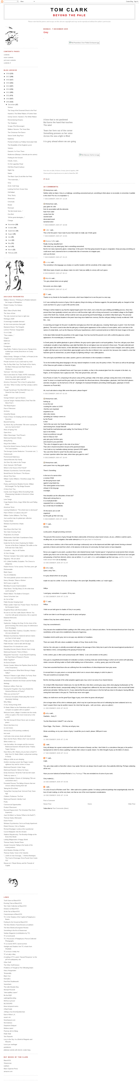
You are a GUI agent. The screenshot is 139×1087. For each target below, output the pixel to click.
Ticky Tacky (12, 195)
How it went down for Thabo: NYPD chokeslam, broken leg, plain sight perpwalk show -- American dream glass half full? (19, 377)
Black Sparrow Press (11, 1069)
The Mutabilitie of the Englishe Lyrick (20, 145)
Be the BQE (8, 995)
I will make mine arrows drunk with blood (17, 736)
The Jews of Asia (9, 313)
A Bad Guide (8, 1009)
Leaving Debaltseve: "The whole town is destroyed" (21, 510)
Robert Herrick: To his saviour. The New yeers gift (20, 566)
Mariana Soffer (50, 241)
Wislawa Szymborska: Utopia (13, 524)
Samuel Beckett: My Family (13, 459)
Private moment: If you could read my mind (18, 361)
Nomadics (7, 979)
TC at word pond (9, 936)
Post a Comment (49, 800)
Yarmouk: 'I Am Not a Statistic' (14, 372)
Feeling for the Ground (15, 157)
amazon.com (8, 1071)
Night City (11, 170)
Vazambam (7, 984)
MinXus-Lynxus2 (9, 1001)
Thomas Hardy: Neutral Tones (14, 842)
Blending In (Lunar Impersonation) (15, 586)
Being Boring (8, 441)
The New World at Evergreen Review (16, 928)
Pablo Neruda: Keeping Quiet (13, 602)
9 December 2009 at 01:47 (55, 289)
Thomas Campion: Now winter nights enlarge (19, 556)
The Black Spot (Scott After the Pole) (20, 176)
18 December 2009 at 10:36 (55, 795)
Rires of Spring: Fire (10, 430)
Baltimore (7, 341)
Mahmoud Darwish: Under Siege (14, 767)
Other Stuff (7, 962)
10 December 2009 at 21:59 (55, 596)
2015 (8, 83)
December (11, 104)
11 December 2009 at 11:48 (55, 739)
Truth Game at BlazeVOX (12, 900)
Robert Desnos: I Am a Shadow (14, 826)
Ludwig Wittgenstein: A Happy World (16, 839)
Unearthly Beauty (9, 414)
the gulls (84, 557)
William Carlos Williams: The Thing (15, 515)
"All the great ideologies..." (16, 217)
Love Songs (8, 499)
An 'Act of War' (9, 599)
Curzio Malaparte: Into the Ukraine (15, 832)
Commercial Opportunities (12, 804)
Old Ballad (11, 192)
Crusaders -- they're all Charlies (14, 550)
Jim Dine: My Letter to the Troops (15, 462)
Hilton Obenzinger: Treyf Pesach (14, 435)
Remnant (11, 208)
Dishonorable (8, 569)
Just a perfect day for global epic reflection (18, 518)
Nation (10, 173)
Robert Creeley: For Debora (13, 305)
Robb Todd (7, 1034)
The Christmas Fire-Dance (16, 132)
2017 (8, 76)
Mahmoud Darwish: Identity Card (15, 799)
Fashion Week (8, 521)
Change (10, 220)
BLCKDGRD (8, 1003)
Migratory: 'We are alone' (12, 559)
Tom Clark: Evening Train (12, 532)
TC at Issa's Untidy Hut (11, 951)
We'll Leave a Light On (11, 583)
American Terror (9, 507)
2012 (8, 92)
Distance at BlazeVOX (11, 909)
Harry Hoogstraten (10, 970)
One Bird (11, 214)
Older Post (131, 804)
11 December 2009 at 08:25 (55, 708)
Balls (5, 526)
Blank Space (8, 572)
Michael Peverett (9, 990)
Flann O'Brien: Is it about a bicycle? (15, 513)
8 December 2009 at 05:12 (55, 273)
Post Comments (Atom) (60, 808)
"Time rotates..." (9, 335)
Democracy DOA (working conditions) (16, 730)
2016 (8, 80)
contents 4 (7, 63)
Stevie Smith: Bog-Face (16, 135)
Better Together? (9, 660)
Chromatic (11, 202)
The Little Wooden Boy (11, 987)
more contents (8, 57)
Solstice (10, 148)
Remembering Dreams (15, 120)
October (11, 227)
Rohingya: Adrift (9, 319)
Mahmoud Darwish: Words (13, 438)
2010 (8, 98)
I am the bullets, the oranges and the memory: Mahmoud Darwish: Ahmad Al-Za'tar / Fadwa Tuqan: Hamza (19, 746)
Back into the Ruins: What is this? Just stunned (19, 739)
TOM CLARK (69, 9)
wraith (6, 395)
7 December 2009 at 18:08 (55, 225)
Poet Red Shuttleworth (11, 981)
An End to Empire (9, 662)
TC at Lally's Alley (10, 954)
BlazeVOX (7, 1060)
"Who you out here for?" (11, 694)
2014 (8, 86)
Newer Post (47, 804)
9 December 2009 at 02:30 (55, 393)
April (9, 246)
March (10, 249)
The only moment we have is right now (16, 316)
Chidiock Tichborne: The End (13, 796)
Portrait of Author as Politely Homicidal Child (22, 142)
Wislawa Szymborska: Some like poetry (17, 470)
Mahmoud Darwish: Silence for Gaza (16, 770)
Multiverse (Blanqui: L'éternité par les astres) (22, 154)
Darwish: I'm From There (16, 151)
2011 (8, 95)
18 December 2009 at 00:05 (55, 782)
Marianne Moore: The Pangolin (14, 327)
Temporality (7, 973)
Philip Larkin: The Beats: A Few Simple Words (19, 641)
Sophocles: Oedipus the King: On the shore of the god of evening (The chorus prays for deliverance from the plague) (21, 625)
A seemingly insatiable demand (14, 321)
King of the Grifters (10, 443)
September (12, 231)
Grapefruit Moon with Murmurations (15, 610)
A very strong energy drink (12, 705)
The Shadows (12, 123)
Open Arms (7, 432)
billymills (48, 278)
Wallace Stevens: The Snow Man (19, 129)
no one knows (8, 728)
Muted (10, 205)
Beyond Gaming (9, 422)
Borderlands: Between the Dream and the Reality (20, 680)
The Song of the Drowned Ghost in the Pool (22, 110)
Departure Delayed (10, 1025)
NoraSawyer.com (9, 1020)
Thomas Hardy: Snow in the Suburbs (16, 853)
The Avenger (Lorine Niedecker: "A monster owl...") (20, 451)
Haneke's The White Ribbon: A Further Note (22, 113)
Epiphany (11, 139)
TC (46, 294)
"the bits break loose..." (15, 211)
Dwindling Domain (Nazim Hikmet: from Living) (19, 649)
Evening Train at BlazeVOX (13, 903)
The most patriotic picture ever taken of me (18, 577)
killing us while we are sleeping (14, 759)
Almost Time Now (10, 476)
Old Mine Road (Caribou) (16, 167)
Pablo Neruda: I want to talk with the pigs (17, 643)
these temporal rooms (11, 1006)
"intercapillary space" (11, 992)
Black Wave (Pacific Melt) (12, 310)
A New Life (7, 620)
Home (90, 804)
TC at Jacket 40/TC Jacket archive (15, 944)
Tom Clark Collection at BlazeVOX (15, 906)
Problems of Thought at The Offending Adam (18, 968)
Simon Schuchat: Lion (11, 596)
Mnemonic (11, 198)
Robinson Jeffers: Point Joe (13, 686)
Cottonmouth (8, 454)
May (9, 243)
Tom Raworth (8, 1036)
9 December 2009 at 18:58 (55, 519)
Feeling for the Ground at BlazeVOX (16, 922)
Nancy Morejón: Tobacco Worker (15, 580)
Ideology (6, 683)
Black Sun (7, 976)
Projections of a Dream (11, 535)
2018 (8, 73)
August (10, 234)
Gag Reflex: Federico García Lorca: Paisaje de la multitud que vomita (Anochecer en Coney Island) (20, 351)
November (11, 224)
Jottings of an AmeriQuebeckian (14, 1012)
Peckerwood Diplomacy (12, 457)
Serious (10, 107)
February (11, 253)
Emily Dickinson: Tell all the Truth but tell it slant (19, 773)
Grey (45, 32)
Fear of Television (9, 408)
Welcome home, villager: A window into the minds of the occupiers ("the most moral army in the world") (20, 715)
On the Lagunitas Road (15, 164)
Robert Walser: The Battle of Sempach (16, 594)
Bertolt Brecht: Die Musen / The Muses (17, 473)
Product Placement (10, 807)
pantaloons (7, 1047)
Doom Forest (8, 820)
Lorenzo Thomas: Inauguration (14, 330)
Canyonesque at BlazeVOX (13, 914)
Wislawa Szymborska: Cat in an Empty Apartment (20, 823)
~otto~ (47, 230)
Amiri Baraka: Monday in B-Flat (14, 850)
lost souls (7, 733)
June (10, 240)
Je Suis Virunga (9, 553)
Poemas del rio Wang (11, 1031)
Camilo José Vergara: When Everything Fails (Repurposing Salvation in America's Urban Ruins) (19, 494)
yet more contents (10, 60)
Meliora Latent (8, 1028)
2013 (8, 89)
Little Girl (7, 343)
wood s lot (7, 1017)
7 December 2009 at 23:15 (55, 257)
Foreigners (7, 346)
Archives (7, 411)
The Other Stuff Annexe (11, 965)
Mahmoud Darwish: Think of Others (15, 652)
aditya (47, 568)
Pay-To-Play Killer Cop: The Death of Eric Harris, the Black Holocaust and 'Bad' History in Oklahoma (20, 366)
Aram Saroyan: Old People (13, 465)
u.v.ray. (47, 262)
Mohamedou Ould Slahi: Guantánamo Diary (18, 537)
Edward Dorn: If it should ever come (16, 646)
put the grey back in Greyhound (90, 539)
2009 (8, 102)
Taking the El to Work (11, 788)
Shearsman (7, 1063)
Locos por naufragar (10, 1044)
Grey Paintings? (77, 773)
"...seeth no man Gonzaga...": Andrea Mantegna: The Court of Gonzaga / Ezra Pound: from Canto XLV (20, 858)
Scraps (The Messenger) (16, 126)
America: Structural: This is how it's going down (19, 382)
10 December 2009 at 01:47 (55, 563)
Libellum (6, 1066)
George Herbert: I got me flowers (15, 398)
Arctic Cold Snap (13, 186)
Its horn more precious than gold (14, 324)
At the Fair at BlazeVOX (12, 911)
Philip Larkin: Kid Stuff (11, 540)
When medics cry (9, 741)
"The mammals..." (14, 179)
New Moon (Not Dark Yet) (12, 529)
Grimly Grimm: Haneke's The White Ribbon (22, 117)
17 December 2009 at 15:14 (55, 753)
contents (6, 55)
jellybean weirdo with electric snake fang (17, 1050)
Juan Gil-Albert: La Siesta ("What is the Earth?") (19, 815)
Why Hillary (7, 702)
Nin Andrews (8, 1023)
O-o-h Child (7, 332)
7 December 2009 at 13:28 (55, 199)
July (9, 237)
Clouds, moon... (13, 161)
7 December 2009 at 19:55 (55, 236)
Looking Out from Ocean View (18, 189)
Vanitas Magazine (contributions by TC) (17, 933)
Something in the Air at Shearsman (15, 930)
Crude (6, 308)
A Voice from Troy (10, 489)
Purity (6, 802)
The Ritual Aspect (9, 406)
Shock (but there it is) (11, 725)
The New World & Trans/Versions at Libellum (18, 925)
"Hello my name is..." (11, 775)
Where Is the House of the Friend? (15, 468)
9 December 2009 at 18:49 (55, 457)
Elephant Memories (10, 618)
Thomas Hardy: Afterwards (13, 818)
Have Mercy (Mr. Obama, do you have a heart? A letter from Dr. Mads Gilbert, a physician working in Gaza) (20, 754)
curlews (93, 557)
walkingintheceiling (10, 998)
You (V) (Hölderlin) (10, 575)
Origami (6, 338)
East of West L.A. (9, 1014)
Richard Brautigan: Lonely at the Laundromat (18, 829)
